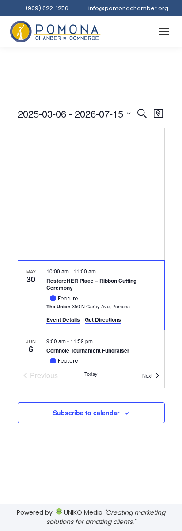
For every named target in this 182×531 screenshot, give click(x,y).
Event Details (63, 319)
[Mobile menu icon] (164, 31)
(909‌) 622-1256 (46, 8)
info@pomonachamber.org (128, 8)
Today (91, 373)
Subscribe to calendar (86, 412)
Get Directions (103, 319)
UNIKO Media (82, 512)
